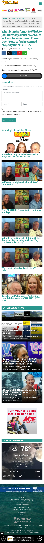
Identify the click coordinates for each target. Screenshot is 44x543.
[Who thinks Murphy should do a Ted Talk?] (22, 256)
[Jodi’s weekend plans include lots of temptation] (22, 170)
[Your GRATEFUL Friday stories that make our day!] (22, 198)
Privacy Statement (22, 505)
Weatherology (34, 532)
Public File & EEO (22, 497)
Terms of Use (22, 502)
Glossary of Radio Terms (22, 510)
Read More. (24, 339)
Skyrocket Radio (27, 530)
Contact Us (22, 514)
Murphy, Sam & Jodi (25, 49)
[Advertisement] (22, 421)
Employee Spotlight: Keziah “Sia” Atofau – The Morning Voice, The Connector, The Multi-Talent (19, 361)
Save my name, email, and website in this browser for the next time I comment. (22, 112)
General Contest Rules (22, 507)
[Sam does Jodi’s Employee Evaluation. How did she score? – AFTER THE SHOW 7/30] (22, 284)
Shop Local (22, 512)
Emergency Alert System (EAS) (22, 500)
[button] (40, 3)
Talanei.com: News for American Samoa (19, 331)
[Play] (4, 76)
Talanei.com (7, 336)
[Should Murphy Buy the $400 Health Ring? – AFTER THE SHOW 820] (22, 142)
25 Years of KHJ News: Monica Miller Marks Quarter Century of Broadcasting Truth (20, 392)
